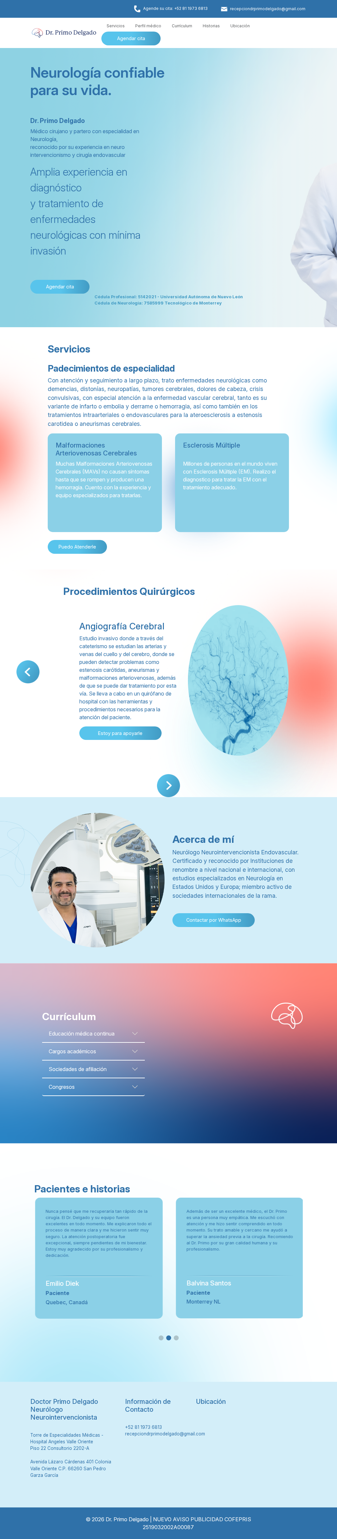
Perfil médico (148, 25)
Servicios (116, 25)
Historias (211, 25)
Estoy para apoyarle (120, 733)
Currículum (182, 25)
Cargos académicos (72, 1051)
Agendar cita (131, 38)
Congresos (62, 1087)
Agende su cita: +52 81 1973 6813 (175, 8)
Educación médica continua (82, 1033)
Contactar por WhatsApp (213, 920)
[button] (27, 671)
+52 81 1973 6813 (143, 1427)
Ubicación (240, 25)
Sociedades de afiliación (78, 1069)
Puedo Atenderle (77, 547)
